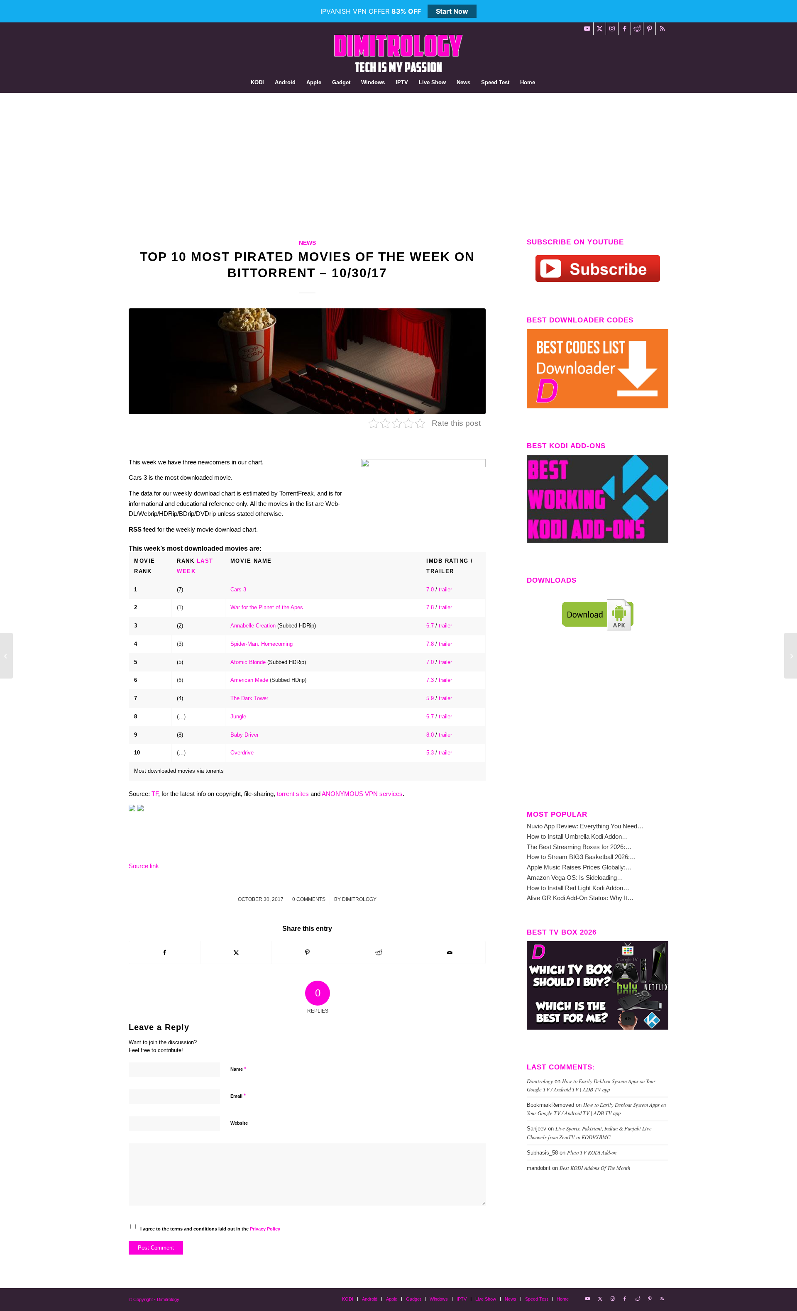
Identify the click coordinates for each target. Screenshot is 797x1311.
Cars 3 (238, 589)
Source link (144, 865)
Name (238, 1069)
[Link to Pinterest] (649, 28)
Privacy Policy (265, 1228)
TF (155, 793)
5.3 (430, 752)
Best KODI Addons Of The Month (595, 1167)
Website (239, 1123)
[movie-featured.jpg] (307, 361)
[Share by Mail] (449, 952)
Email (238, 1096)
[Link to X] (600, 28)
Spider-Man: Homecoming (261, 644)
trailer (445, 589)
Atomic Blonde (248, 662)
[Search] (545, 82)
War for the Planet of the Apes (266, 607)
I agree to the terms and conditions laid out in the (210, 1228)
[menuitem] (257, 82)
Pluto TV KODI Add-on (591, 1152)
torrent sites (293, 793)
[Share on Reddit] (378, 952)
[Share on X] (236, 952)
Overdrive (242, 752)
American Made (249, 680)
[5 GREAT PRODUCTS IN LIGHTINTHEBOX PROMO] (790, 656)
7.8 (430, 607)
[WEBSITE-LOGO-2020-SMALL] (398, 53)
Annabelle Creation (253, 626)
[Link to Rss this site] (662, 28)
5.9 (430, 698)
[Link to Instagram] (612, 28)
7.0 (430, 589)
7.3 (430, 680)
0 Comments (308, 899)
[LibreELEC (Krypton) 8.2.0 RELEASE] (6, 656)
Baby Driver (244, 735)
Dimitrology (359, 899)
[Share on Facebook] (164, 952)
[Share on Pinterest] (307, 952)
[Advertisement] (398, 155)
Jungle (238, 716)
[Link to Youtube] (587, 28)
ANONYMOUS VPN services (362, 793)
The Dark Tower (249, 698)
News (307, 243)
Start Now (452, 11)
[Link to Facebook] (625, 28)
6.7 (430, 626)
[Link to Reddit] (637, 28)
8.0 (430, 735)
